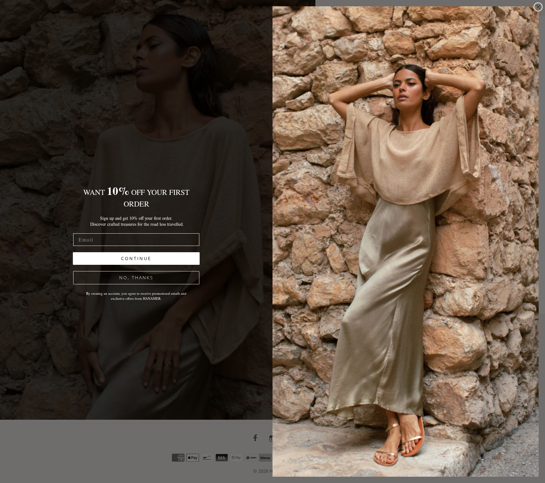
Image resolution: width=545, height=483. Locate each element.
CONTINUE (136, 258)
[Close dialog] (538, 7)
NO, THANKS (136, 278)
